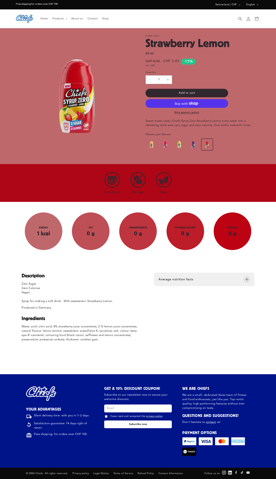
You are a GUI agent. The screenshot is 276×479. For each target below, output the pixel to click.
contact (211, 422)
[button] (59, 19)
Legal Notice (101, 473)
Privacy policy (80, 473)
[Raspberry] (165, 144)
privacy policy (154, 416)
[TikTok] (242, 472)
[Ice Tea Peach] (152, 144)
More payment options (186, 112)
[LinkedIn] (230, 472)
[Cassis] (193, 144)
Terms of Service (123, 473)
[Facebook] (236, 472)
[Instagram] (224, 472)
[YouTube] (248, 472)
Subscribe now (138, 424)
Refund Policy (146, 473)
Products (58, 18)
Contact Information (170, 473)
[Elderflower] (179, 144)
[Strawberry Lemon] (207, 144)
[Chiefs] (41, 393)
